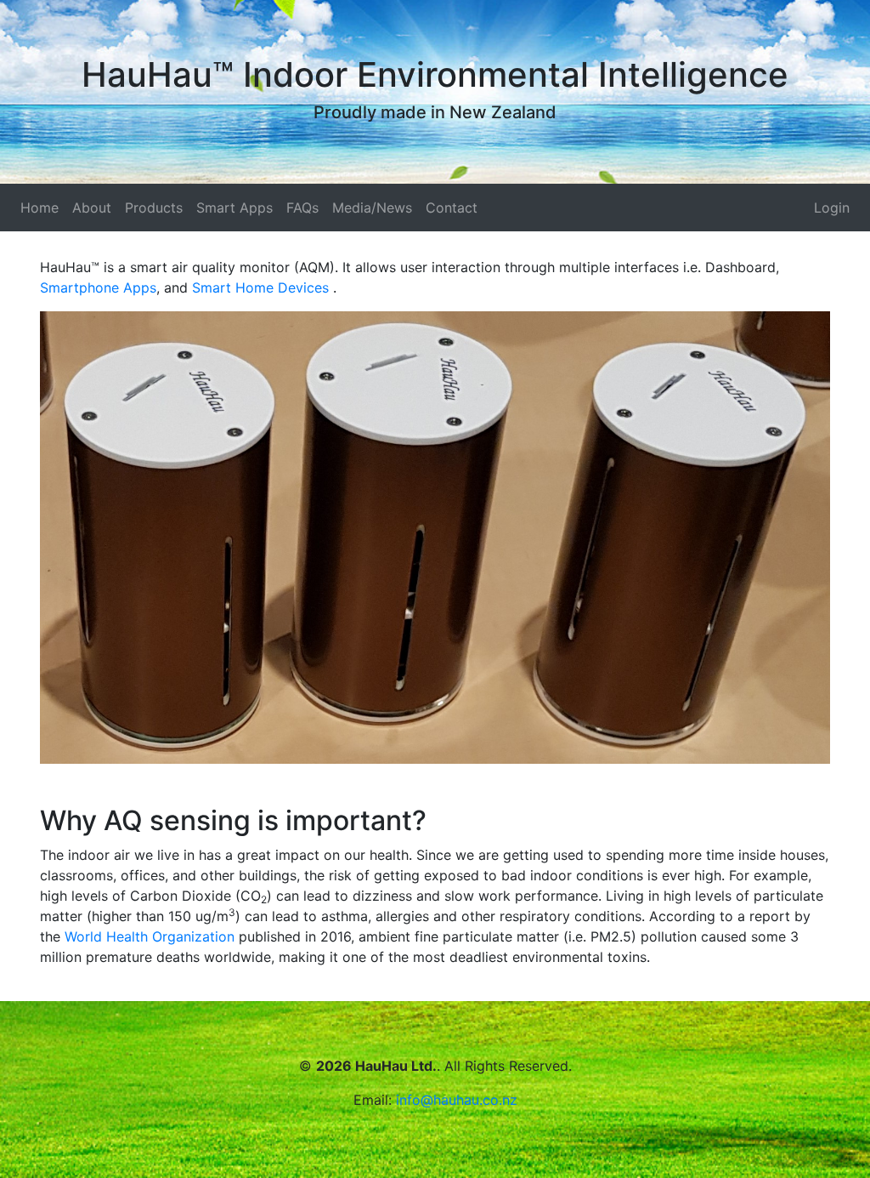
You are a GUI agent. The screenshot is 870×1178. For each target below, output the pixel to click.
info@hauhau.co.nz (456, 1099)
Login (832, 207)
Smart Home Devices (262, 287)
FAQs (302, 207)
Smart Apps (234, 207)
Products (154, 207)
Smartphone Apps (98, 287)
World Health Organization (149, 936)
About (91, 207)
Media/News (372, 207)
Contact (451, 207)
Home (39, 207)
